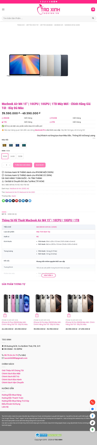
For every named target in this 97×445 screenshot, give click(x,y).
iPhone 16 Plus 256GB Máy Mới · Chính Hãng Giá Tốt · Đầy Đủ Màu (15, 323)
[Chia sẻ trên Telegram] (29, 200)
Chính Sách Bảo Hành (12, 379)
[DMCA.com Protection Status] (55, 435)
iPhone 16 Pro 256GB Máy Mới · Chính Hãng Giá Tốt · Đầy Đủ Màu (80, 323)
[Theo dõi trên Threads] (49, 2)
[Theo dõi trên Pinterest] (52, 2)
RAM (3, 151)
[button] (3, 9)
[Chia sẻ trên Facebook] (6, 200)
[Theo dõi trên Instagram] (43, 2)
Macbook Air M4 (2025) (46, 227)
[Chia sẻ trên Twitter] (10, 200)
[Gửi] (93, 18)
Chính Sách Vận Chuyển (13, 382)
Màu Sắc (5, 140)
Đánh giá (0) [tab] (12, 214)
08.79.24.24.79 (11, 355)
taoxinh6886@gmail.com (15, 358)
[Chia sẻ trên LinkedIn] (23, 200)
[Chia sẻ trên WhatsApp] (3, 200)
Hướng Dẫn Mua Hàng (11, 395)
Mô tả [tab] (4, 214)
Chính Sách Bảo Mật (11, 373)
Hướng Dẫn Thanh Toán (12, 398)
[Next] (95, 311)
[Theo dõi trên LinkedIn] (54, 2)
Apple (14, 196)
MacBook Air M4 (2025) (72, 25)
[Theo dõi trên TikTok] (45, 2)
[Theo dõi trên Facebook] (40, 2)
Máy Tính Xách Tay (32, 25)
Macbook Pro (40, 130)
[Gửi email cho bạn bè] (13, 200)
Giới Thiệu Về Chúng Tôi (13, 370)
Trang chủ (21, 25)
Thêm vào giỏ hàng (22, 165)
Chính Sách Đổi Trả (10, 376)
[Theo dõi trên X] (47, 2)
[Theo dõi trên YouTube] (56, 2)
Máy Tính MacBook (46, 25)
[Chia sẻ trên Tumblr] (26, 200)
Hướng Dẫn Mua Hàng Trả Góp (15, 401)
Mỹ (28, 188)
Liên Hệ (5, 407)
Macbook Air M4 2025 (27, 192)
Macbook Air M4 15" (12, 192)
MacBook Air (58, 25)
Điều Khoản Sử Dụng (11, 404)
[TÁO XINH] (48, 9)
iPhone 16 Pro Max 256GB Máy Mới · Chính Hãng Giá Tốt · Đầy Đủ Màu (47, 323)
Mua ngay (40, 165)
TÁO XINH (58, 440)
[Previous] (2, 311)
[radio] (4, 145)
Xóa (94, 138)
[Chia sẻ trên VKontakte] (20, 200)
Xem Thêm (47, 275)
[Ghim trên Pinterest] (16, 200)
